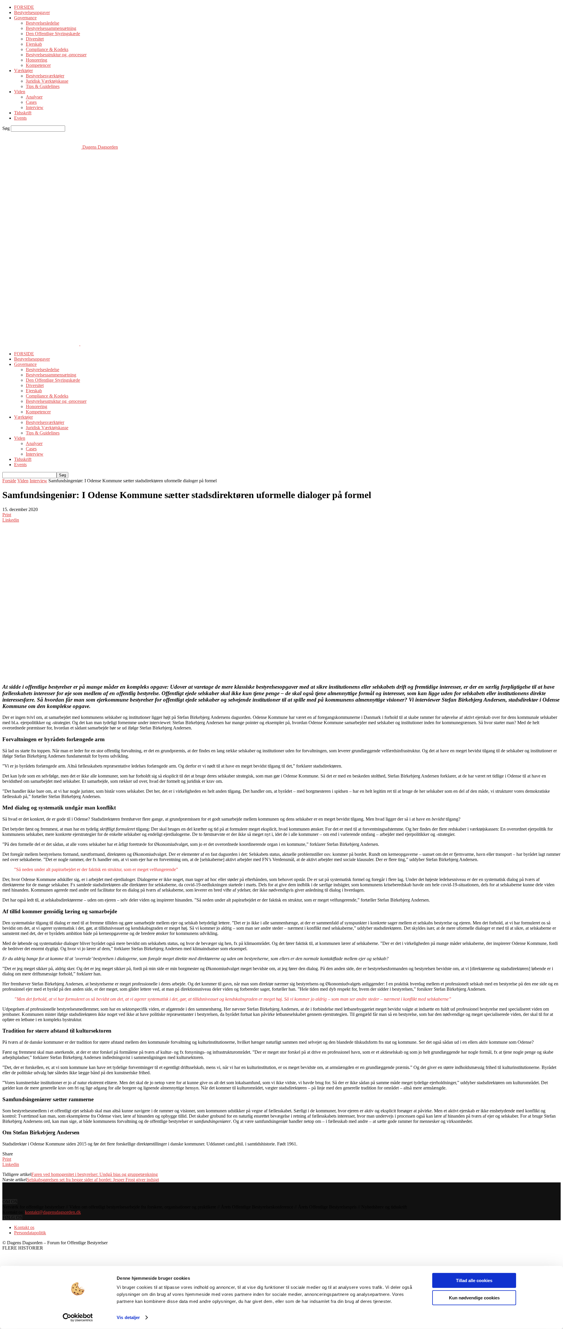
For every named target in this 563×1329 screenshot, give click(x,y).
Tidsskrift (22, 112)
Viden (19, 91)
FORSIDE (24, 7)
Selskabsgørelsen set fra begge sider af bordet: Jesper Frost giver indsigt (93, 1179)
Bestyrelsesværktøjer (45, 75)
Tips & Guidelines (43, 86)
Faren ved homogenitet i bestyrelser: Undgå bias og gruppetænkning (94, 1174)
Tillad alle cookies (474, 1280)
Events (20, 118)
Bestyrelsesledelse (42, 23)
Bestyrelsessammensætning (51, 28)
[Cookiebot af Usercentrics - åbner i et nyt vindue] (78, 1317)
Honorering (36, 59)
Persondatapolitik (30, 1232)
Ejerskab (34, 44)
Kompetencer (38, 65)
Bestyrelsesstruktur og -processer (56, 54)
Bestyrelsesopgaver (32, 12)
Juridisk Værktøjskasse (47, 81)
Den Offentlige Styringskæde (53, 33)
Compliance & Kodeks (47, 49)
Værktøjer (23, 70)
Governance (25, 17)
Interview (34, 107)
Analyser (34, 96)
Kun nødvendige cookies (474, 1297)
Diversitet (35, 38)
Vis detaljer (128, 1317)
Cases (31, 102)
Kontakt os (24, 1227)
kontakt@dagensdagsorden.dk (53, 1212)
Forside (9, 480)
